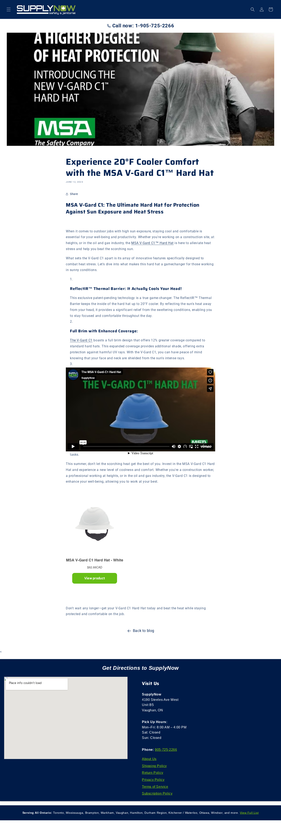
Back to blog (143, 630)
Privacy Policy (153, 779)
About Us (149, 759)
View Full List (249, 812)
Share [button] (74, 194)
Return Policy (152, 772)
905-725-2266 (166, 749)
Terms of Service (155, 786)
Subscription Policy (157, 793)
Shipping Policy (154, 766)
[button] (8, 9)
